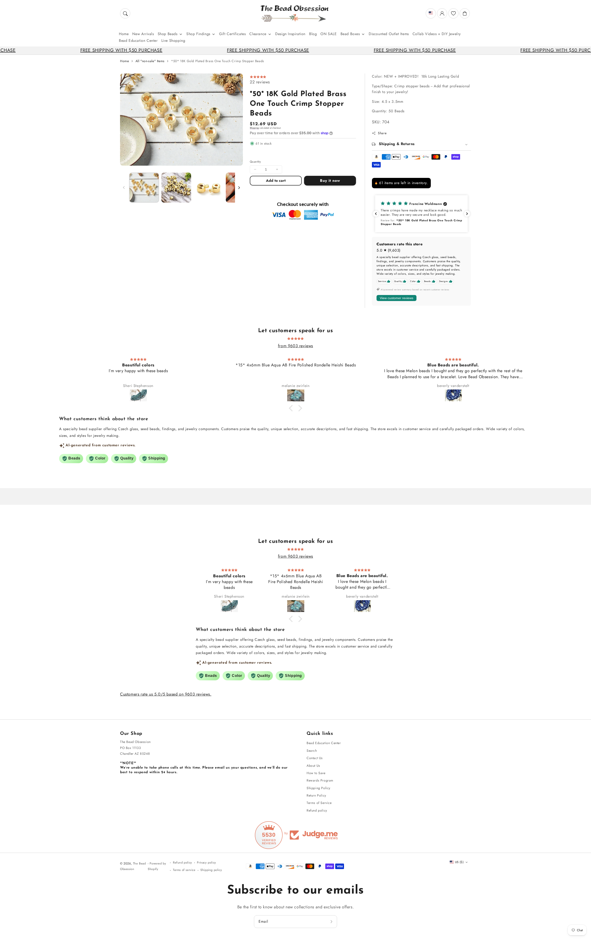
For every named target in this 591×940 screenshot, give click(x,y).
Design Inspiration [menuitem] (290, 34)
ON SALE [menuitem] (328, 34)
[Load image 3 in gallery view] (208, 188)
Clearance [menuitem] (257, 34)
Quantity (255, 161)
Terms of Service (319, 802)
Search (312, 750)
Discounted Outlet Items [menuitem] (389, 34)
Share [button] (382, 133)
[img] (295, 338)
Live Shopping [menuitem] (173, 40)
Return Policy (316, 795)
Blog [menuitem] (313, 34)
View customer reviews (396, 298)
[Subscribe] (332, 921)
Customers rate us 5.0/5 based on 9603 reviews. (165, 694)
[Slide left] (124, 188)
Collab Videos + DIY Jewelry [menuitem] (437, 34)
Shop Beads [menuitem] (168, 34)
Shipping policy (211, 870)
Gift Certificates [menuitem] (232, 34)
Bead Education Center (324, 743)
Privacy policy (206, 862)
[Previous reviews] (376, 214)
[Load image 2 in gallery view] (176, 188)
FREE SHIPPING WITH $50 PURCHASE (80, 50)
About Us (313, 765)
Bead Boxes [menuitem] (350, 34)
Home (124, 61)
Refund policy (317, 810)
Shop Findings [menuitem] (198, 34)
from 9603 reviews (295, 346)
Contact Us (315, 758)
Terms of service (184, 870)
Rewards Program (320, 780)
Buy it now (330, 180)
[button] (125, 13)
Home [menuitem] (124, 34)
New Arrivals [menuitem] (143, 34)
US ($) (459, 862)
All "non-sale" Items (150, 61)
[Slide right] (239, 188)
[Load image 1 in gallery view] (144, 188)
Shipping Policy (318, 788)
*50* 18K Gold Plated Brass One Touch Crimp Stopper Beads (217, 61)
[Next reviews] (467, 214)
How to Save (316, 773)
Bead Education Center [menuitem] (138, 40)
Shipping (254, 128)
